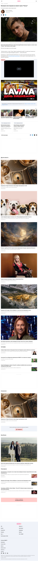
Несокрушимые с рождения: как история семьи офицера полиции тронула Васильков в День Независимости (19, 472)
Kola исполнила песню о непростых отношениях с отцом (5, 126)
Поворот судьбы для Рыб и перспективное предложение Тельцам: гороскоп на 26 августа (18, 248)
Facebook (29, 103)
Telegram (26, 103)
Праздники (21, 530)
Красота (20, 532)
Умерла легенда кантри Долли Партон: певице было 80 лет (12, 279)
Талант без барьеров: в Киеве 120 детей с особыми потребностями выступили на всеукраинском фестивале (16, 365)
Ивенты (2, 546)
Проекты (20, 526)
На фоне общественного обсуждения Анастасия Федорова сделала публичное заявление (18, 350)
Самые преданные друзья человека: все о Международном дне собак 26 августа (16, 216)
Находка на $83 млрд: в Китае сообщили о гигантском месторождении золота (16, 310)
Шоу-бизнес (6, 3)
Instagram (3, 104)
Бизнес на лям (3, 547)
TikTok (6, 104)
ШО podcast (3, 542)
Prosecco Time (3, 544)
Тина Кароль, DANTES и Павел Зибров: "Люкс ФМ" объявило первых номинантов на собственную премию (17, 489)
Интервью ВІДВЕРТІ (4, 540)
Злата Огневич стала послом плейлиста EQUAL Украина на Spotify (19, 126)
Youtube (32, 103)
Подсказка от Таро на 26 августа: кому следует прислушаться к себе (14, 185)
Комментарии (5, 135)
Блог (2, 534)
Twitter (34, 103)
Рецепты (2, 532)
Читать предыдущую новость (5, 123)
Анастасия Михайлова (9, 10)
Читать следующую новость (18, 123)
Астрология (3, 530)
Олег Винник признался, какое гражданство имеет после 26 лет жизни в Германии (17, 341)
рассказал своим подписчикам (13, 56)
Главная (2, 3)
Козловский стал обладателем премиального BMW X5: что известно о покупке (16, 357)
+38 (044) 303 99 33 (19, 500)
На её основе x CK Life (4, 536)
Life (1, 526)
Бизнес (2, 528)
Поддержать (20, 429)
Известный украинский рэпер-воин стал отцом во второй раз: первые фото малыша (17, 463)
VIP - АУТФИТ (21, 534)
